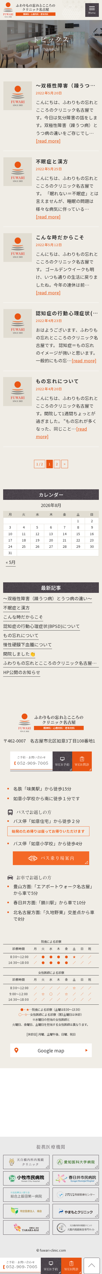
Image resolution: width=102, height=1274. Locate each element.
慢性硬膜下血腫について (27, 644)
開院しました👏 (19, 654)
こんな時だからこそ (60, 237)
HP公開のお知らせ (21, 672)
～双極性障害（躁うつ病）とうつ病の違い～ (47, 598)
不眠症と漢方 (52, 161)
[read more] (48, 141)
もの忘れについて (57, 381)
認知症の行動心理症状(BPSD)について (41, 626)
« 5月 (11, 562)
